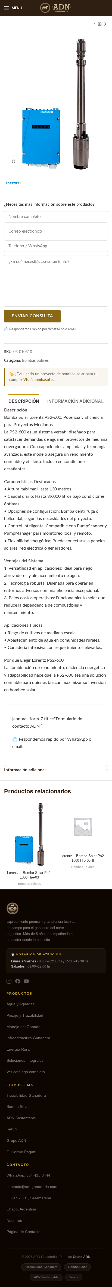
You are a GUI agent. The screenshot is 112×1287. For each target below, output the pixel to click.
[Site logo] (56, 8)
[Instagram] (9, 981)
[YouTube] (26, 981)
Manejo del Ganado (24, 1027)
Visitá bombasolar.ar (40, 380)
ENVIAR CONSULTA (32, 316)
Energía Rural (18, 1049)
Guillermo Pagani (21, 1152)
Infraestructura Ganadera (28, 1038)
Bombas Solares (35, 361)
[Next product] (105, 24)
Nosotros (14, 1221)
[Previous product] (94, 24)
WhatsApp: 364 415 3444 (28, 1175)
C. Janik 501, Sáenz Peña (29, 1198)
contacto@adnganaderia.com (32, 1187)
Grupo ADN (16, 1141)
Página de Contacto (24, 1232)
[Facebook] (17, 981)
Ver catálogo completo (26, 1072)
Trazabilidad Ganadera (26, 1095)
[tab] (23, 400)
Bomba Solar (18, 1107)
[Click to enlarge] (13, 161)
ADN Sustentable (21, 1118)
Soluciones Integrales (25, 1060)
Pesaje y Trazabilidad (25, 1015)
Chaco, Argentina (21, 1209)
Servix (12, 1129)
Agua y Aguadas (21, 1004)
